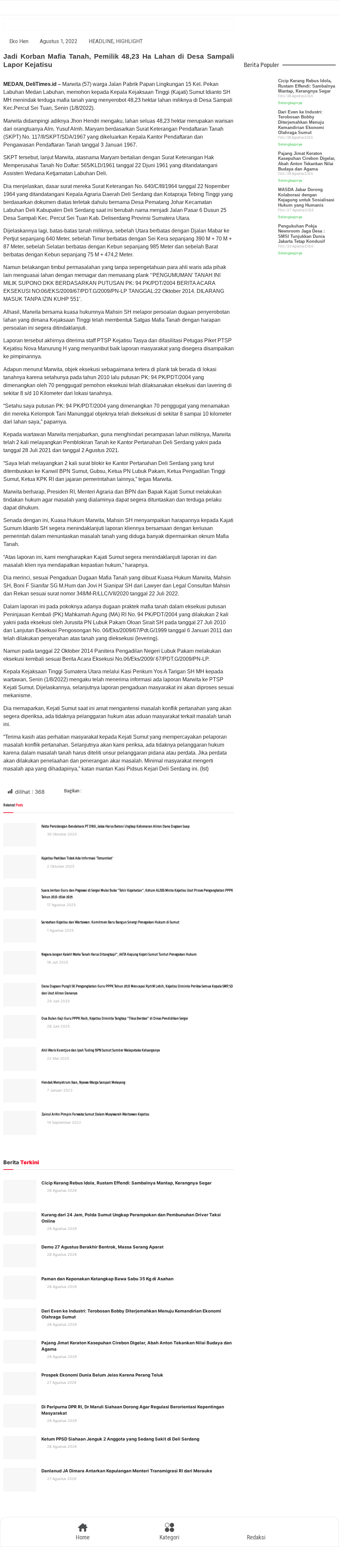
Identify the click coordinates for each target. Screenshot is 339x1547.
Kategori (169, 1537)
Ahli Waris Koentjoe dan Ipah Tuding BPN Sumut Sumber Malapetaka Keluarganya (100, 1050)
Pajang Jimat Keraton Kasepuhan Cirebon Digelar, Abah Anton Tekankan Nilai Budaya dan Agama (306, 161)
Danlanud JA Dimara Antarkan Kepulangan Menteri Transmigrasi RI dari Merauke (126, 1470)
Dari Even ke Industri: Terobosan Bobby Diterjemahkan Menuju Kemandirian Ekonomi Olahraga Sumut (301, 122)
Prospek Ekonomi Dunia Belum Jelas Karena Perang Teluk (102, 1375)
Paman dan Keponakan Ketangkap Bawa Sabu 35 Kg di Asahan (107, 1278)
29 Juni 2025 (58, 1001)
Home (83, 1537)
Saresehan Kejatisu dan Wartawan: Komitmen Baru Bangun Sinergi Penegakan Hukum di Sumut (110, 922)
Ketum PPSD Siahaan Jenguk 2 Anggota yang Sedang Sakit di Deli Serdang (120, 1439)
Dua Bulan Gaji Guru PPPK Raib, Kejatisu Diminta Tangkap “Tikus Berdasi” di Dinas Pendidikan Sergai (114, 1019)
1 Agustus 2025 (60, 930)
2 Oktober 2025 (60, 866)
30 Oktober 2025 (61, 834)
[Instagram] (317, 41)
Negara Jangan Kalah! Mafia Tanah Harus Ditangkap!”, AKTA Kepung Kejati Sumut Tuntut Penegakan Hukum (119, 955)
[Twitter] (280, 41)
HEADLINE (101, 41)
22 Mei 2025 (57, 1058)
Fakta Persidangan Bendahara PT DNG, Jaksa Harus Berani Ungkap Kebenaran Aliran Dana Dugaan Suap (115, 827)
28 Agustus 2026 (61, 1190)
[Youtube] (299, 41)
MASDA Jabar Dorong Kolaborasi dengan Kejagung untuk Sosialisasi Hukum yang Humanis (306, 197)
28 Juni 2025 (58, 1026)
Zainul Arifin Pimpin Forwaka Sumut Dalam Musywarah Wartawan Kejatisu (95, 1114)
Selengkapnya (290, 103)
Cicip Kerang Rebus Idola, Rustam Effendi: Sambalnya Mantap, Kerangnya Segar (126, 1182)
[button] (102, 792)
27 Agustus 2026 (61, 1382)
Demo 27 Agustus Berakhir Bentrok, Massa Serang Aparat (102, 1246)
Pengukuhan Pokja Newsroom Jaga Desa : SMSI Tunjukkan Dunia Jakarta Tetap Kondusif (301, 234)
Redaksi (256, 1537)
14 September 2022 (63, 1122)
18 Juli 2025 (57, 962)
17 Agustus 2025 (61, 905)
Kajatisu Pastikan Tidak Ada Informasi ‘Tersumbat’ (77, 858)
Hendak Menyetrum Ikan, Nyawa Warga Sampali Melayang (83, 1083)
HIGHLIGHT (129, 41)
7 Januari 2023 (59, 1090)
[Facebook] (262, 41)
